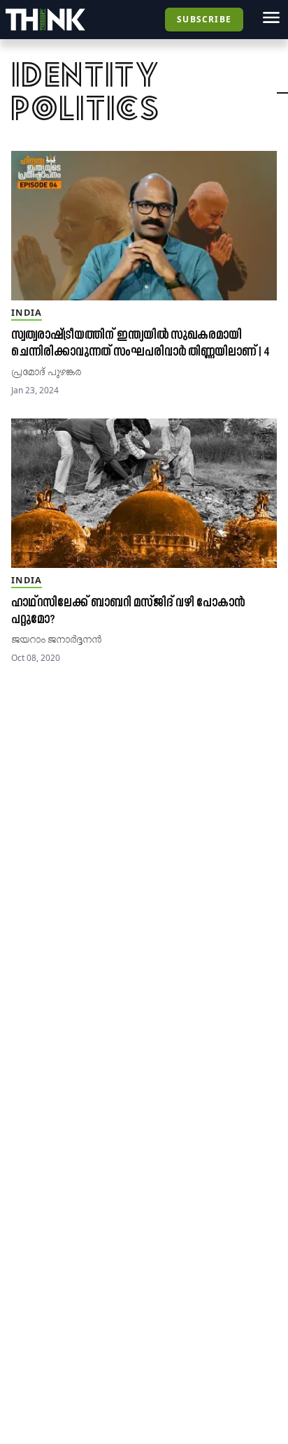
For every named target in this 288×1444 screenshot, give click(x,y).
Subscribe (204, 19)
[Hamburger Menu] (271, 17)
